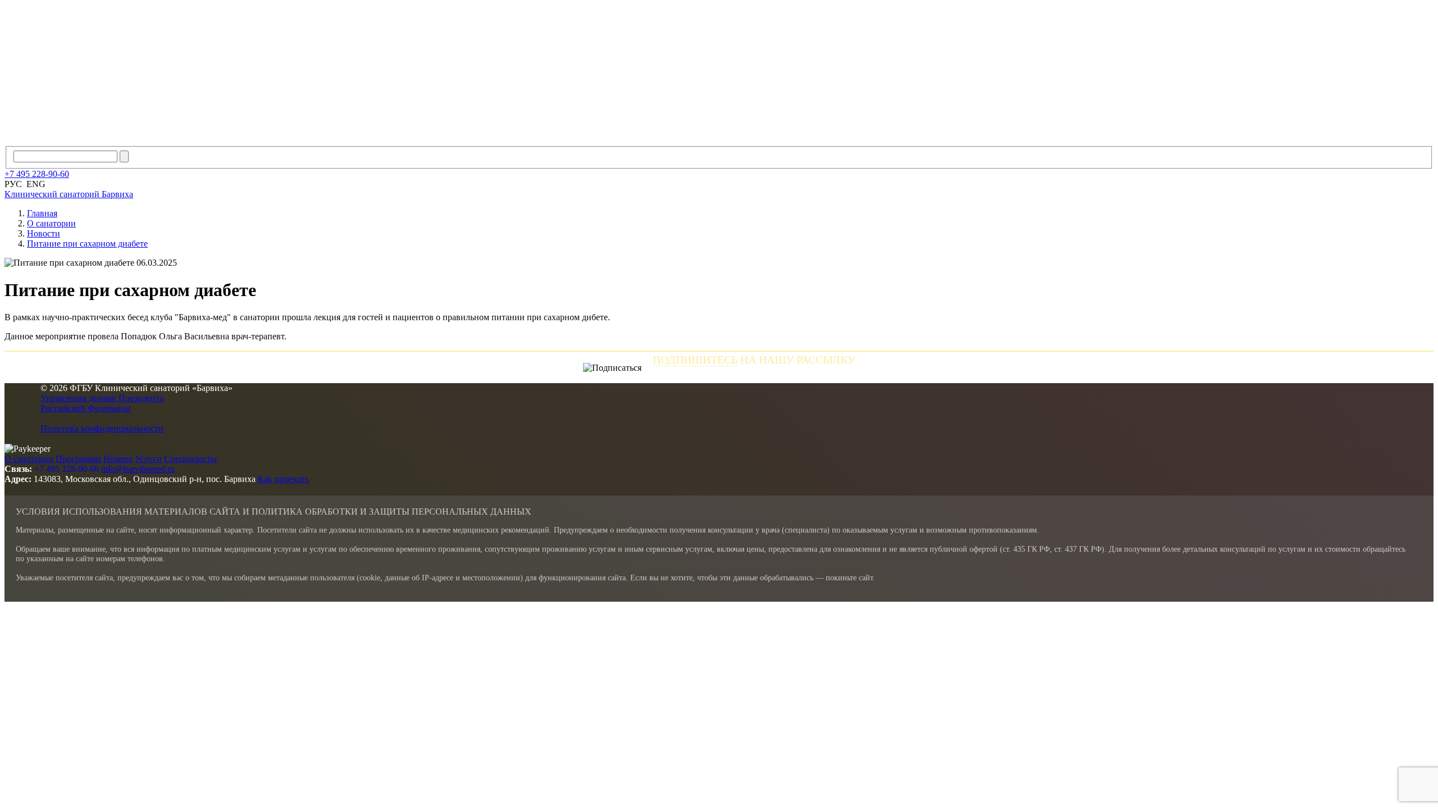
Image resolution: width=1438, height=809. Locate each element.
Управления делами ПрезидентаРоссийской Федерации (101, 403)
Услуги (148, 458)
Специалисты (190, 458)
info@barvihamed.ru (138, 469)
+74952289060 (36, 174)
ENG (35, 184)
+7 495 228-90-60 (66, 469)
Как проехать (283, 479)
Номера (118, 458)
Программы (78, 458)
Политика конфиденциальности (101, 428)
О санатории (28, 458)
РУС (13, 184)
